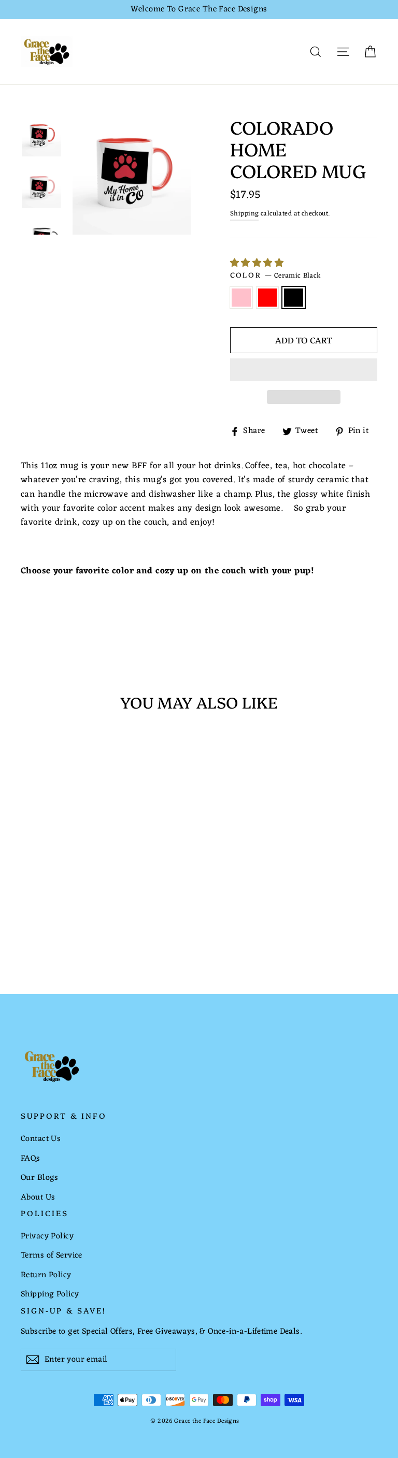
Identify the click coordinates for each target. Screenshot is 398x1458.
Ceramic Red (268, 297)
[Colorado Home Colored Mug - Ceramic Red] (40, 915)
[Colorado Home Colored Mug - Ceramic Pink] (27, 915)
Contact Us (41, 1139)
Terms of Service (51, 1255)
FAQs (30, 1158)
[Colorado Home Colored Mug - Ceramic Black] (53, 915)
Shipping (244, 214)
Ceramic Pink (241, 297)
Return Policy (46, 1275)
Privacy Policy (47, 1236)
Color (275, 276)
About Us (38, 1197)
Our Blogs (40, 1178)
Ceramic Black (293, 297)
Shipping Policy (50, 1294)
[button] (258, 263)
